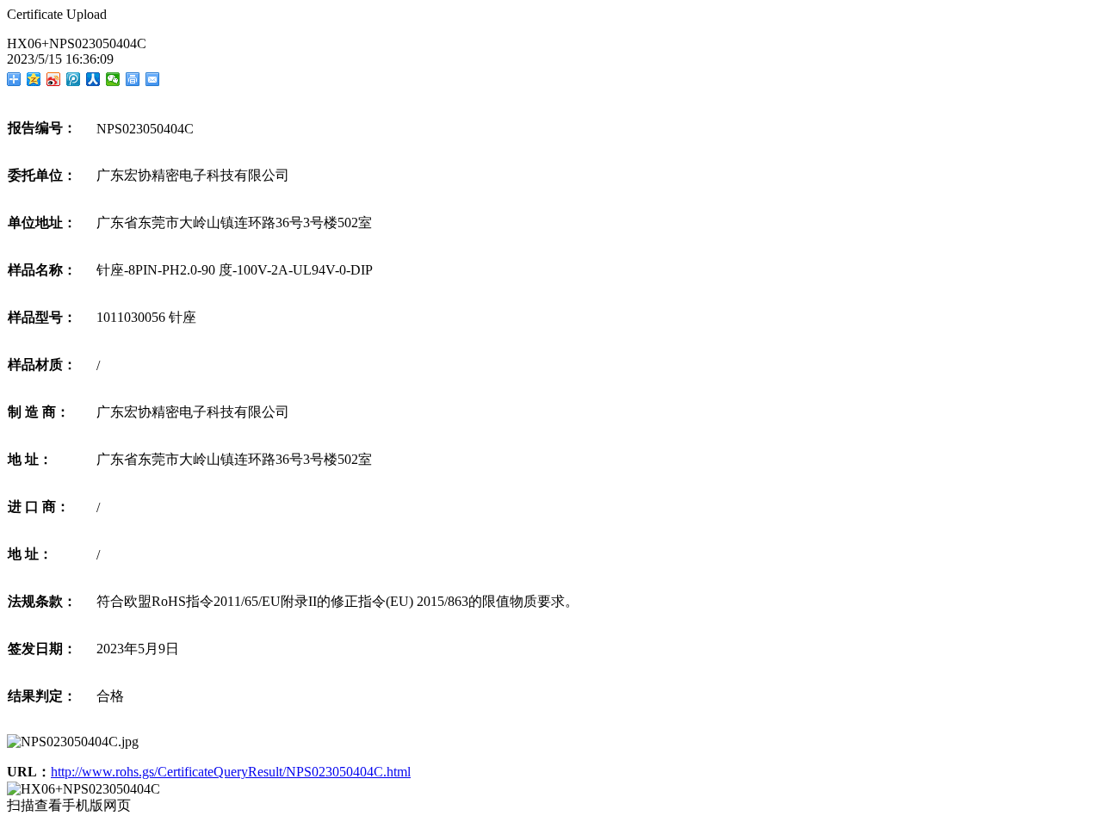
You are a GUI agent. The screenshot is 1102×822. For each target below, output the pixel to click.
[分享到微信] (113, 79)
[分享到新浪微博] (53, 79)
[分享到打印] (133, 79)
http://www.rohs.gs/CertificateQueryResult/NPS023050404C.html (231, 771)
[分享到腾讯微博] (73, 79)
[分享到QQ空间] (34, 79)
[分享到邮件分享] (152, 79)
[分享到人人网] (93, 79)
